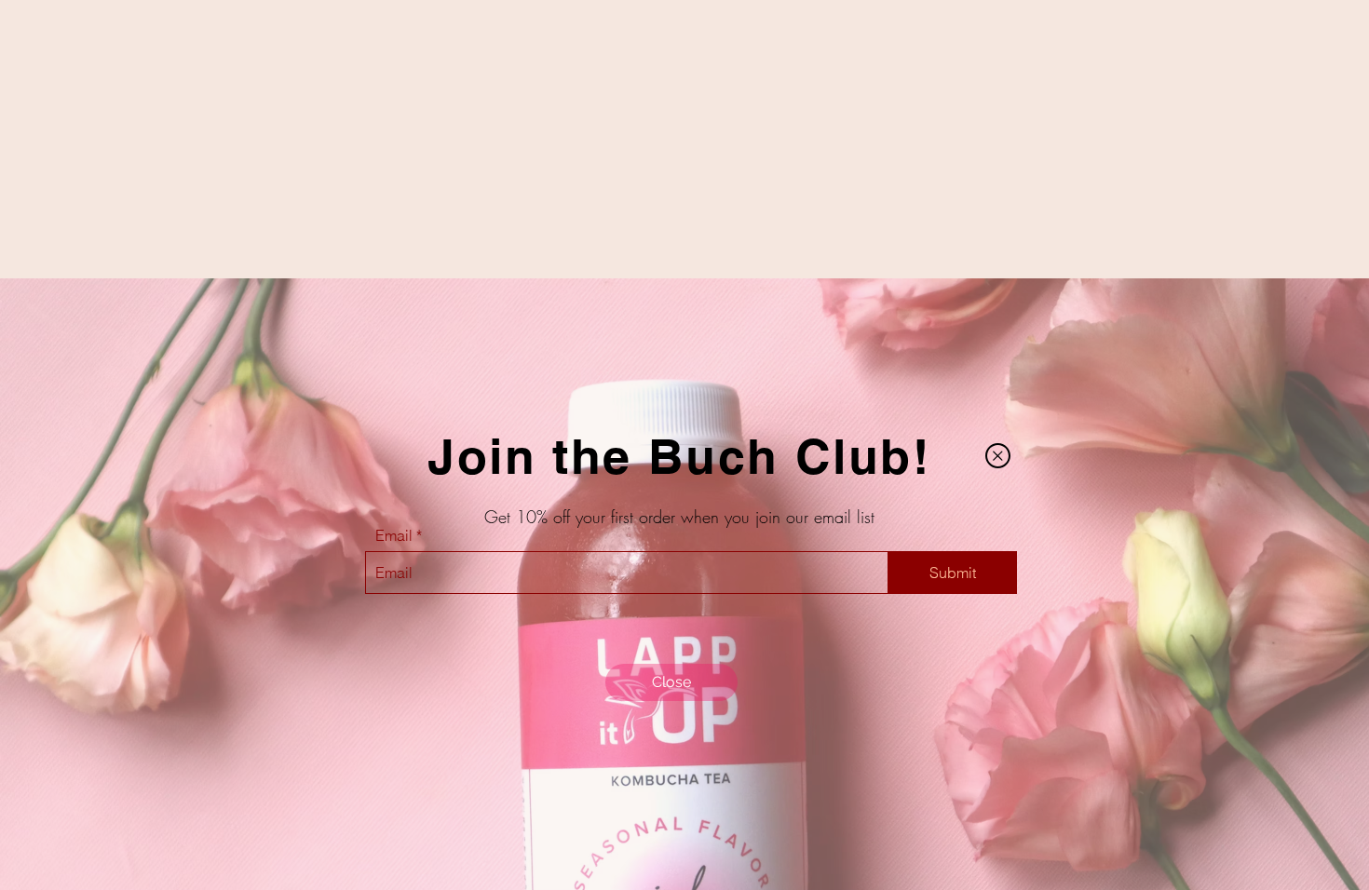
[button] (997, 455)
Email (394, 535)
